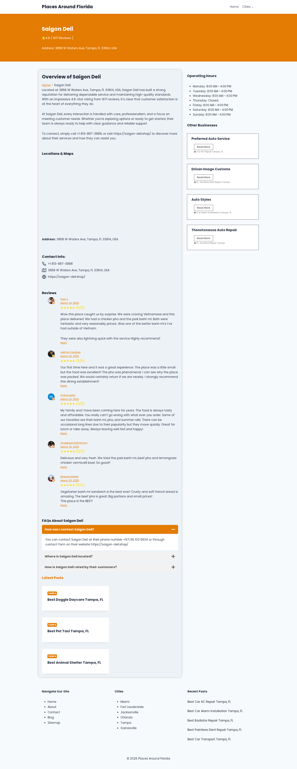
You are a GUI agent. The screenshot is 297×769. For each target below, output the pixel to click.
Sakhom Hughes (70, 352)
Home (234, 7)
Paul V (64, 299)
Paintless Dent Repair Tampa (215, 182)
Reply (63, 343)
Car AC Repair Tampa (208, 151)
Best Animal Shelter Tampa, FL (74, 662)
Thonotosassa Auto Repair (214, 230)
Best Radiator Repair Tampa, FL (210, 720)
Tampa (52, 593)
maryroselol (67, 395)
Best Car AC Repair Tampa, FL (209, 702)
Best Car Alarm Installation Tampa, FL (215, 711)
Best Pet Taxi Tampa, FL (68, 631)
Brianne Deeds (69, 476)
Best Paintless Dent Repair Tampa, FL (215, 730)
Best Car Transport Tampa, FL (209, 739)
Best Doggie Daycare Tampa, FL (75, 599)
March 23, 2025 (69, 303)
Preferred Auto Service (210, 138)
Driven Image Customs (210, 169)
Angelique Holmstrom (73, 443)
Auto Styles (201, 199)
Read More (204, 147)
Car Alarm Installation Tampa (212, 212)
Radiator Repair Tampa (212, 242)
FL (222, 151)
